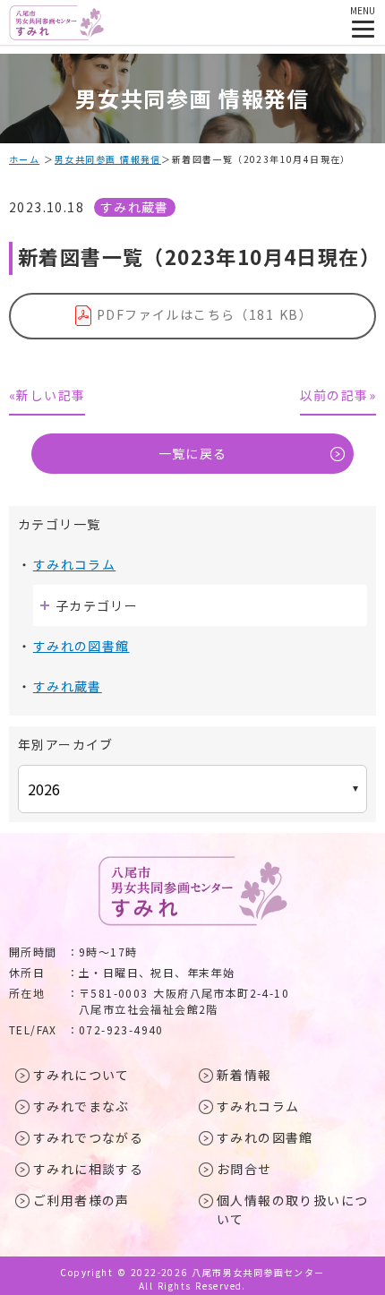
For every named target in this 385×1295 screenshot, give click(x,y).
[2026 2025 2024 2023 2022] (192, 789)
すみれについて (81, 1075)
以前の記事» (338, 395)
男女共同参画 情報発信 (108, 159)
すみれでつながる (88, 1137)
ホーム (24, 159)
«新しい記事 (47, 395)
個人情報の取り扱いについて (292, 1209)
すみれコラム (74, 564)
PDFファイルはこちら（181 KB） (204, 314)
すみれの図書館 (81, 646)
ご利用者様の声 (81, 1200)
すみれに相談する (88, 1169)
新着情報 (244, 1075)
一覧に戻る (192, 453)
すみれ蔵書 (134, 207)
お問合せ (244, 1169)
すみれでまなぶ (81, 1106)
